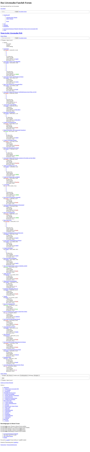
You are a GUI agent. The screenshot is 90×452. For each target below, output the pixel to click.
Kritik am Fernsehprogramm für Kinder (12, 349)
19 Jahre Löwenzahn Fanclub (10, 140)
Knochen (17, 145)
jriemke (7, 234)
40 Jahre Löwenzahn (8, 248)
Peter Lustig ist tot (7, 220)
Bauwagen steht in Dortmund (9, 258)
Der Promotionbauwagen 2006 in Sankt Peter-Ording (15, 311)
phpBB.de (16, 442)
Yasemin (5, 296)
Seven (6, 131)
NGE (6, 358)
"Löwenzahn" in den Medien (9, 104)
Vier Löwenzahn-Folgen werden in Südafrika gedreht (15, 265)
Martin (6, 290)
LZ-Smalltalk (6, 184)
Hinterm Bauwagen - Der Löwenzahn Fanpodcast (14, 130)
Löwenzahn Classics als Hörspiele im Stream (13, 76)
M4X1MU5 (17, 109)
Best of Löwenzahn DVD (9, 304)
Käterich (7, 274)
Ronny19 (7, 335)
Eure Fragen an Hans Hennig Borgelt (11, 319)
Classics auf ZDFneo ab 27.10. (10, 165)
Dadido (7, 328)
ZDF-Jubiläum (6, 334)
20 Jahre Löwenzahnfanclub (9, 122)
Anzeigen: (4, 375)
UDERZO (17, 316)
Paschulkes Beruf (7, 357)
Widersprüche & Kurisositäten (10, 281)
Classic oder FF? (7, 273)
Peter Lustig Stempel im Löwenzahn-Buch (12, 84)
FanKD (16, 59)
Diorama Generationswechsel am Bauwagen (13, 232)
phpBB (7, 440)
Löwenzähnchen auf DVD (9, 326)
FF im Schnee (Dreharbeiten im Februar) (12, 240)
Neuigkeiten (6, 48)
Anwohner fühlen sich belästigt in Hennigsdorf (13, 205)
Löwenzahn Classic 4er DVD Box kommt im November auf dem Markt (19, 158)
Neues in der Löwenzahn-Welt (11, 33)
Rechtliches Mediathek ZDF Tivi (10, 288)
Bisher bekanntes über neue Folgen (11, 147)
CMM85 (17, 74)
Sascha (6, 50)
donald (16, 89)
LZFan (6, 149)
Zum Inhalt (3, 8)
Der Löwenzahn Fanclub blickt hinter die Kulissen (14, 342)
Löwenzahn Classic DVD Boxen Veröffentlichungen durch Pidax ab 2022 (19, 92)
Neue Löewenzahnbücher (9, 212)
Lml (16, 102)
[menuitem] (11, 17)
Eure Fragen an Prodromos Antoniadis (11, 197)
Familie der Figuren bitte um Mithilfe (11, 177)
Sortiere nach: (17, 375)
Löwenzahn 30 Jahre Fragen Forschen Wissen (13, 364)
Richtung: (31, 375)
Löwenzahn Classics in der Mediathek (11, 61)
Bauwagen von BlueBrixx (9, 112)
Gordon (7, 78)
